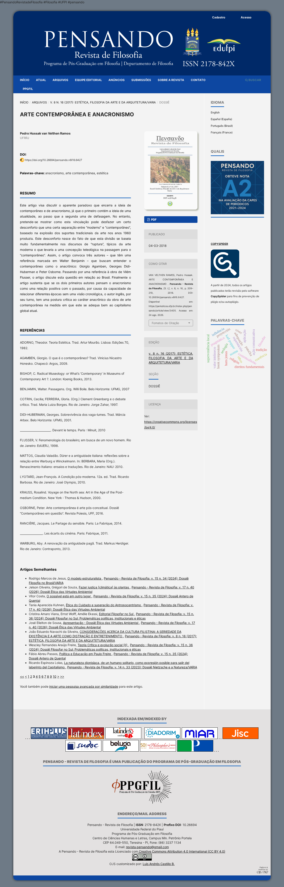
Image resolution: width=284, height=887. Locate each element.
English (215, 112)
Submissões (141, 80)
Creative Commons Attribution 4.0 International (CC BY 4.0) (181, 851)
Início (24, 80)
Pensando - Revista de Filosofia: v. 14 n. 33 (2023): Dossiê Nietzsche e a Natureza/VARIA (132, 667)
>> (62, 676)
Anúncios (116, 80)
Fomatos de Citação (165, 323)
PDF (153, 219)
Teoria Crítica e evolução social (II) (103, 645)
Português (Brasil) (222, 125)
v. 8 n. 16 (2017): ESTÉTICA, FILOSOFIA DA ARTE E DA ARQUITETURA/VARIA (103, 102)
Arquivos (60, 80)
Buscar (254, 80)
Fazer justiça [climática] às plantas (104, 587)
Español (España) (221, 119)
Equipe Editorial (88, 80)
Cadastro (218, 17)
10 (54, 676)
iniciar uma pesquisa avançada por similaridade (83, 686)
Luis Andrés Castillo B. (159, 864)
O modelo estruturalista (84, 578)
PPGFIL (28, 89)
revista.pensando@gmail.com (147, 847)
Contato (198, 80)
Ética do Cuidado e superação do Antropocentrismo (104, 605)
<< (22, 676)
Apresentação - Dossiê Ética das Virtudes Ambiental (101, 623)
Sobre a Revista (171, 80)
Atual (41, 80)
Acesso (246, 17)
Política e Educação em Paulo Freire (85, 654)
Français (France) (222, 132)
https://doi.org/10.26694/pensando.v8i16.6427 (53, 160)
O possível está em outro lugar (69, 596)
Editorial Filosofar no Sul (116, 614)
